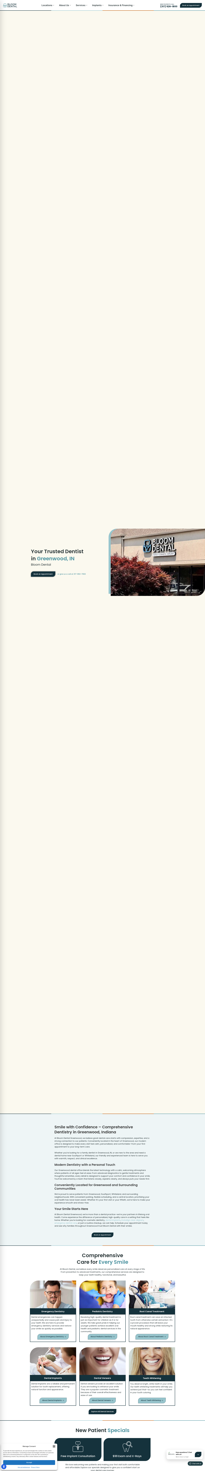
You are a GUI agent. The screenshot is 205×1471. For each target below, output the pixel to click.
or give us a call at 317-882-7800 (71, 574)
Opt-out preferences (24, 1467)
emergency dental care (65, 1223)
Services (80, 5)
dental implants (112, 1220)
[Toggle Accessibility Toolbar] (4, 1466)
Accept (29, 1462)
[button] (54, 1446)
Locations (47, 5)
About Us (64, 5)
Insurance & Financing (120, 5)
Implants (97, 5)
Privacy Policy (35, 1467)
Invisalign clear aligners (132, 1220)
